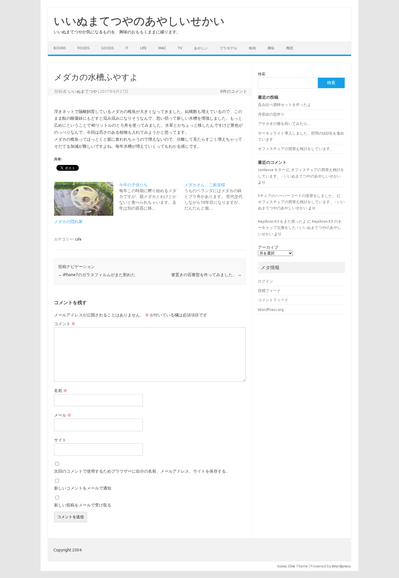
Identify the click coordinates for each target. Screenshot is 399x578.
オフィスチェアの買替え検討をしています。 (296, 149)
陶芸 (289, 48)
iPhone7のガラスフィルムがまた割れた (96, 274)
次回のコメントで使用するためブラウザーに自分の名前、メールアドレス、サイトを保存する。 (142, 471)
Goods (107, 48)
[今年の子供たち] (151, 196)
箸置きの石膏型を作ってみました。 (206, 274)
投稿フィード (269, 290)
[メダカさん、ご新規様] (216, 196)
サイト (60, 440)
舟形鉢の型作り (271, 114)
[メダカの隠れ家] (83, 199)
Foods (83, 48)
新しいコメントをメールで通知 (82, 488)
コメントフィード (273, 300)
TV (180, 48)
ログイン (265, 281)
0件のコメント (233, 91)
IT (127, 48)
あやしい (201, 48)
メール (62, 415)
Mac (162, 48)
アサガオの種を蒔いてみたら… (284, 123)
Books (60, 48)
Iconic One (286, 566)
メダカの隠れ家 (68, 221)
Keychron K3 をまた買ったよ (282, 221)
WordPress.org (271, 309)
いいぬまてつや (82, 91)
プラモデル (228, 48)
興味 (271, 48)
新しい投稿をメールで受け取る (82, 505)
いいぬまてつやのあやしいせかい (139, 21)
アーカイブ (268, 247)
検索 (262, 74)
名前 (60, 390)
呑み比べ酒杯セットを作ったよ (284, 104)
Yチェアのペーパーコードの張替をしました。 (297, 196)
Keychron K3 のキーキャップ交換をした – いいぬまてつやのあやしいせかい (299, 227)
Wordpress (341, 566)
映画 (252, 48)
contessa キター (271, 170)
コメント (64, 323)
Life (143, 48)
